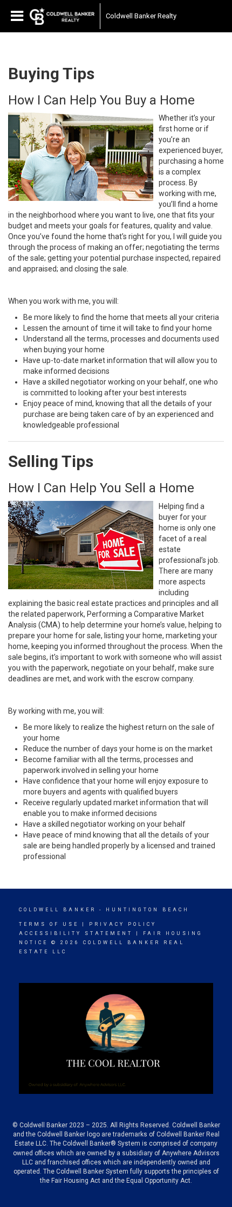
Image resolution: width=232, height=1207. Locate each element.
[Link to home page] (62, 16)
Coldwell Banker (57, 909)
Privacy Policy (122, 924)
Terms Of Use (49, 924)
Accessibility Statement (76, 933)
